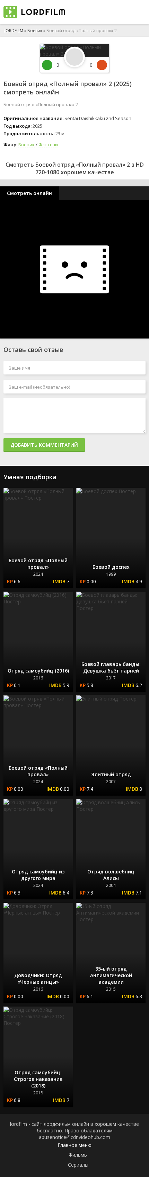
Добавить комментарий (44, 445)
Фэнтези (48, 144)
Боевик (34, 31)
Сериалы (78, 1164)
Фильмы (78, 1154)
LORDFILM (13, 31)
